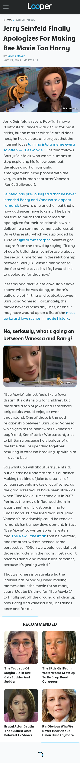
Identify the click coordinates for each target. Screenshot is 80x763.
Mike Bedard (16, 56)
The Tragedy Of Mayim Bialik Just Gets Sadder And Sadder (17, 675)
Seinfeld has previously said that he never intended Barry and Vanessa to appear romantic (39, 199)
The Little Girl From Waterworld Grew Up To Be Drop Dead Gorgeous (58, 675)
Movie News (25, 20)
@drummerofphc (34, 240)
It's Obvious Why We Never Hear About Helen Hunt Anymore (58, 730)
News (7, 20)
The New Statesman (28, 536)
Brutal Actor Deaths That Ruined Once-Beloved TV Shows (19, 730)
